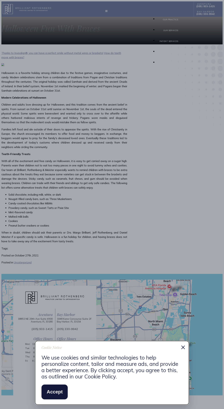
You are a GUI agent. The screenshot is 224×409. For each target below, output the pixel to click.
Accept (55, 391)
